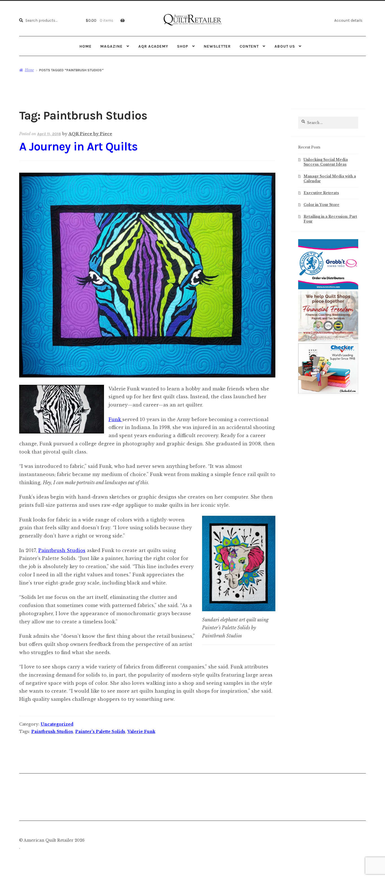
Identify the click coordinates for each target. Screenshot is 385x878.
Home (85, 46)
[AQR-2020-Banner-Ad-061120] (328, 288)
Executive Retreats (321, 193)
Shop (182, 46)
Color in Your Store (321, 205)
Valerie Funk (141, 731)
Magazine (111, 46)
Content (249, 46)
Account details (348, 20)
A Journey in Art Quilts (78, 147)
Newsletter (217, 46)
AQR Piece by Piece (90, 133)
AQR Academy (153, 46)
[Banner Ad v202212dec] (328, 340)
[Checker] (328, 392)
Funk (115, 419)
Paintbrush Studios (61, 550)
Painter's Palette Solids (100, 731)
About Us (285, 46)
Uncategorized (57, 724)
